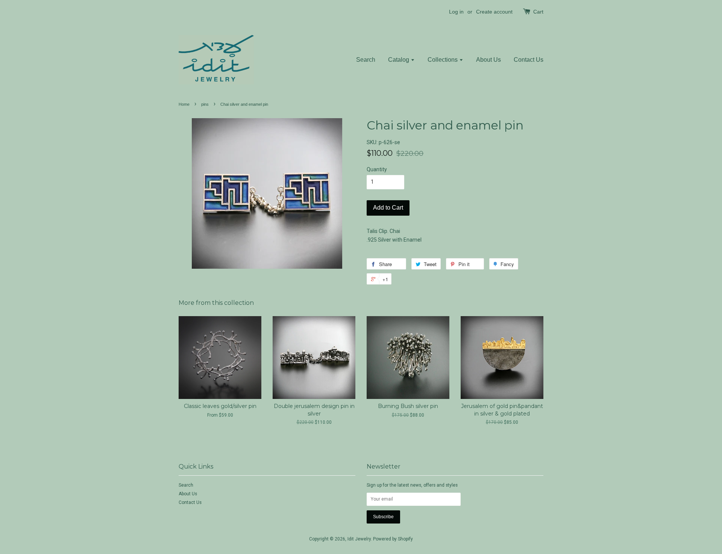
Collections (443, 59)
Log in (456, 12)
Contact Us (528, 59)
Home (184, 104)
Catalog (399, 59)
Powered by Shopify (393, 539)
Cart (538, 12)
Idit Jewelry (359, 539)
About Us (488, 59)
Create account (494, 12)
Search (365, 59)
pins (205, 104)
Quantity (377, 169)
